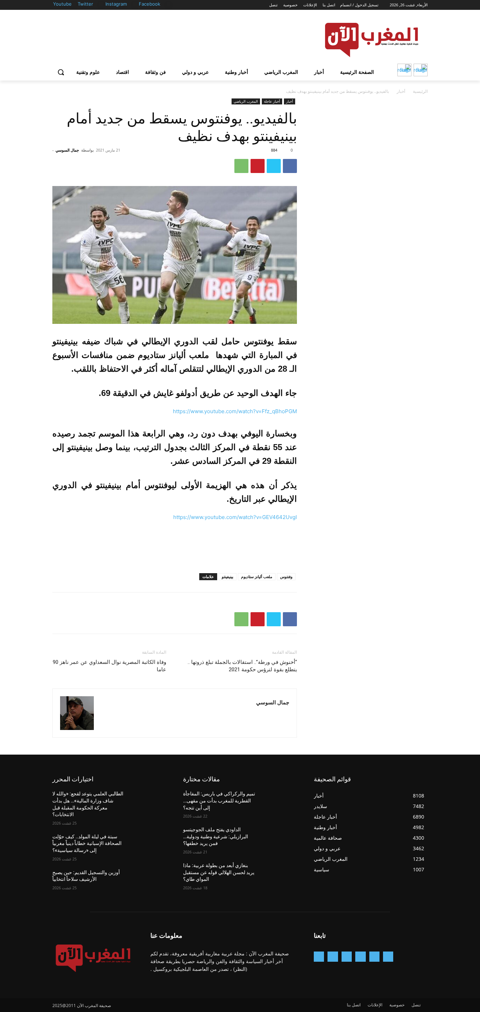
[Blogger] (388, 957)
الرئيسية (420, 91)
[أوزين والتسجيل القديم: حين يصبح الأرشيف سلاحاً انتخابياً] (149, 881)
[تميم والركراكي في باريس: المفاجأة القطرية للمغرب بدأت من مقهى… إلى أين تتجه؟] (280, 802)
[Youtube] (74, 4)
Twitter (85, 4)
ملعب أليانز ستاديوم (256, 576)
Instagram (116, 4)
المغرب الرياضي (246, 101)
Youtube (62, 4)
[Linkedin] (347, 957)
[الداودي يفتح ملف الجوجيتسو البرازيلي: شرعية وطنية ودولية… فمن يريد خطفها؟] (280, 838)
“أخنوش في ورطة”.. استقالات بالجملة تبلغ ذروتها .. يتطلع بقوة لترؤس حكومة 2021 (242, 666)
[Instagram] (135, 4)
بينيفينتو (227, 576)
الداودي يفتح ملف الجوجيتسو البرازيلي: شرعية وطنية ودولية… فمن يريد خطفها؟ (215, 836)
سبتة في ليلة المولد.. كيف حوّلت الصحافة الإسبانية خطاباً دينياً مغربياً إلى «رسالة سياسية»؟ (87, 843)
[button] (60, 72)
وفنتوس (286, 576)
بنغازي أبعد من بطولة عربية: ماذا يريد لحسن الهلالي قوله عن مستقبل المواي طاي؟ (218, 872)
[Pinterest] (258, 166)
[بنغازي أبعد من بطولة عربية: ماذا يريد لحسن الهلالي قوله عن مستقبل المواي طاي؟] (280, 874)
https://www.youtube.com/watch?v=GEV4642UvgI (235, 517)
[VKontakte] (319, 957)
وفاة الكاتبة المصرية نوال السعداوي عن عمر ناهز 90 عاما (109, 666)
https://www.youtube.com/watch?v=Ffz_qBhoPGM (235, 411)
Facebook (149, 4)
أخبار (401, 91)
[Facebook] (168, 4)
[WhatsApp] (241, 166)
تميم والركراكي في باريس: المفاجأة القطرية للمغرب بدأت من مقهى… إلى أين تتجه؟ (219, 800)
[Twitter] (101, 4)
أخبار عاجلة (272, 101)
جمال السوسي (67, 150)
